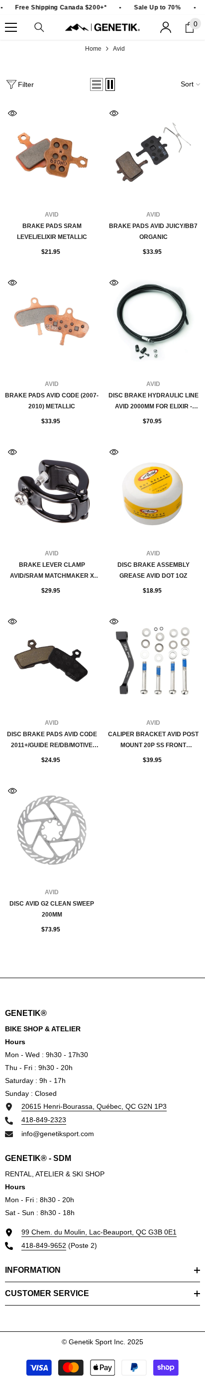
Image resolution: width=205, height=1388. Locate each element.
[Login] (165, 27)
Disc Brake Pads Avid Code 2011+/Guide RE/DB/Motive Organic (52, 741)
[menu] (11, 27)
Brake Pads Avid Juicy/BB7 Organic (153, 231)
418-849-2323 (43, 1120)
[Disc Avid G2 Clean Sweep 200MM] (52, 830)
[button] (96, 84)
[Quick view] (12, 113)
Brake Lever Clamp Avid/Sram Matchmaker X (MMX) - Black (52, 571)
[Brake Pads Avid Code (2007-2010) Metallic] (52, 322)
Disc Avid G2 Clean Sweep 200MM (51, 909)
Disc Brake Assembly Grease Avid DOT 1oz (153, 570)
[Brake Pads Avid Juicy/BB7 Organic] (153, 152)
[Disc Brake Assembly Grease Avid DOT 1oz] (153, 491)
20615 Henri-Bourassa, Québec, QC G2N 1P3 (94, 1106)
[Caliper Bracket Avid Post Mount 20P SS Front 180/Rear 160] (153, 660)
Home (93, 48)
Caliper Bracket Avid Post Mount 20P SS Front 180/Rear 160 (153, 741)
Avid (119, 48)
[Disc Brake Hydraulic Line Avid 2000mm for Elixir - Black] (153, 322)
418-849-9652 (43, 1245)
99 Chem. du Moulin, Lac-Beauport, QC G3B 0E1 (99, 1232)
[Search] (39, 27)
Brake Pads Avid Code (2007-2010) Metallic (52, 401)
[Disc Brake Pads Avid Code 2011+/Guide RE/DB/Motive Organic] (52, 660)
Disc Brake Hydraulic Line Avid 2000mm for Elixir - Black (153, 402)
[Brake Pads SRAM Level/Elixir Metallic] (52, 152)
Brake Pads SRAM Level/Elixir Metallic (52, 231)
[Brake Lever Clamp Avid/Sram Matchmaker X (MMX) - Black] (52, 491)
